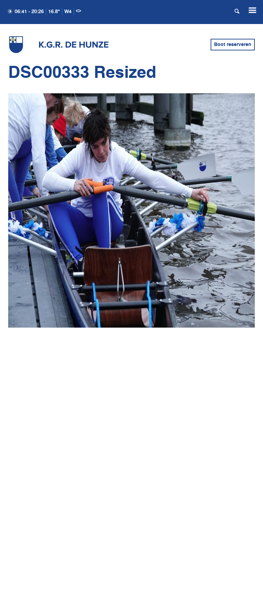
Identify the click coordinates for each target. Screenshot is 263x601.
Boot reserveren (232, 44)
